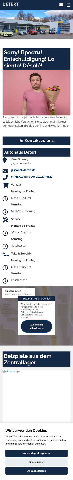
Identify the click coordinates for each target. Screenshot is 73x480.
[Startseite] (11, 4)
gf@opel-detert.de (23, 170)
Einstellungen (36, 462)
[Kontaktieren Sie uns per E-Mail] (61, 4)
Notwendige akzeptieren (36, 453)
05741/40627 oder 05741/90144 (31, 176)
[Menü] (68, 5)
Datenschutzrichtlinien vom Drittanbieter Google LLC (32, 313)
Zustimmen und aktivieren (36, 326)
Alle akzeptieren (36, 470)
